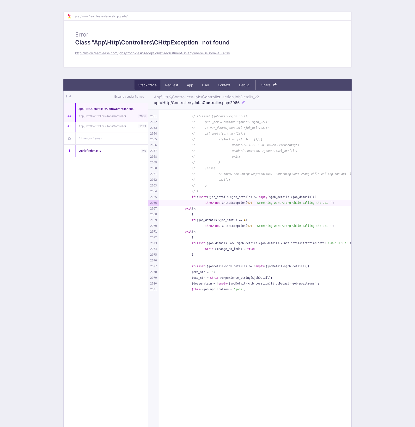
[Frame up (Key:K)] (66, 96)
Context (224, 85)
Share (266, 85)
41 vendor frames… (91, 138)
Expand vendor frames (129, 96)
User (205, 85)
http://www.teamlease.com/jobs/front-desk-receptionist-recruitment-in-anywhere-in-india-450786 (152, 53)
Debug (244, 85)
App (190, 85)
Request (171, 85)
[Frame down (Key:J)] (70, 96)
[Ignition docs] (71, 16)
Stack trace (147, 85)
